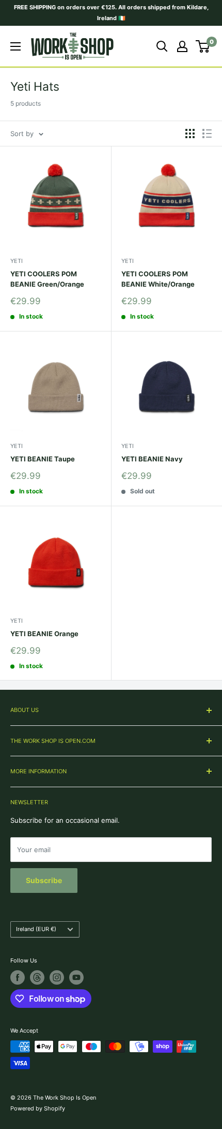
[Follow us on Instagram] (57, 977)
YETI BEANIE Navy (152, 459)
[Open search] (162, 46)
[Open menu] (15, 46)
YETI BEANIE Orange (44, 633)
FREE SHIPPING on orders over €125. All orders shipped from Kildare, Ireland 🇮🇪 (111, 13)
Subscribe (44, 880)
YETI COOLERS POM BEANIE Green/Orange (47, 279)
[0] (203, 46)
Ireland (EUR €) (36, 929)
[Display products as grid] (190, 133)
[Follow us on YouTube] (76, 977)
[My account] (182, 46)
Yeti (16, 260)
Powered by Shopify (37, 1108)
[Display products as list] (207, 133)
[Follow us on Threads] (37, 977)
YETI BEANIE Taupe (42, 459)
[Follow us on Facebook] (17, 977)
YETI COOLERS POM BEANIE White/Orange (158, 279)
